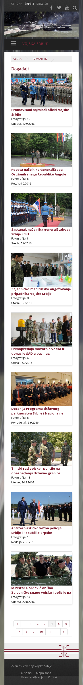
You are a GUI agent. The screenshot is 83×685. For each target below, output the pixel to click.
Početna (17, 58)
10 (41, 632)
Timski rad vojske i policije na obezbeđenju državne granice (35, 470)
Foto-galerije (40, 58)
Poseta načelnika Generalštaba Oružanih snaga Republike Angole (38, 171)
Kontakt (53, 677)
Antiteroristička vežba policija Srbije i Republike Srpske (36, 530)
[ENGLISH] (42, 3)
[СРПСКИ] (16, 3)
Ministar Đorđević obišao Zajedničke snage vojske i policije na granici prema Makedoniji (41, 592)
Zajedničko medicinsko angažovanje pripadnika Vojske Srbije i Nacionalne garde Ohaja (41, 293)
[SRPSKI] (29, 3)
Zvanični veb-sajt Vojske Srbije (31, 666)
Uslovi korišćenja (32, 677)
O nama (26, 673)
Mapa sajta (43, 673)
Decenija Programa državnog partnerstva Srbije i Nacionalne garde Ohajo (37, 413)
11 (49, 632)
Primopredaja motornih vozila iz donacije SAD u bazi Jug (38, 351)
